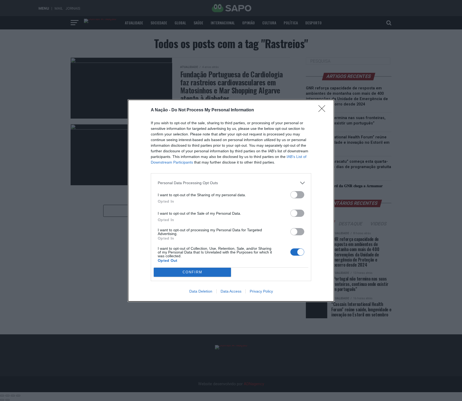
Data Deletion (200, 291)
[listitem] (231, 183)
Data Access (231, 291)
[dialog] (231, 200)
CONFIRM (192, 272)
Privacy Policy (261, 291)
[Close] (323, 110)
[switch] (297, 194)
